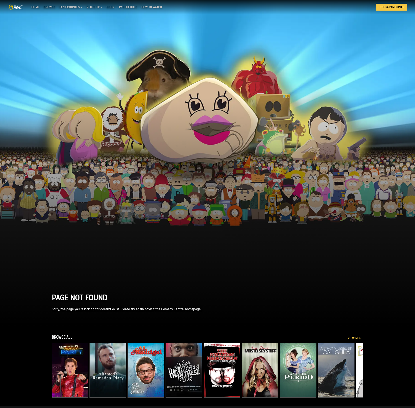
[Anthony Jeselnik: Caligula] (336, 370)
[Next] (356, 370)
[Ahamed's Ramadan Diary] (108, 370)
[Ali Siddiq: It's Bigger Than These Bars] (184, 370)
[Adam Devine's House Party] (70, 370)
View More (355, 338)
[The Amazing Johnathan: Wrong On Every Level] (222, 370)
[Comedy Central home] (15, 7)
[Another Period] (298, 370)
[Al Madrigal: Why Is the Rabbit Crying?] (146, 370)
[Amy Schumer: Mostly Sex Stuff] (260, 370)
